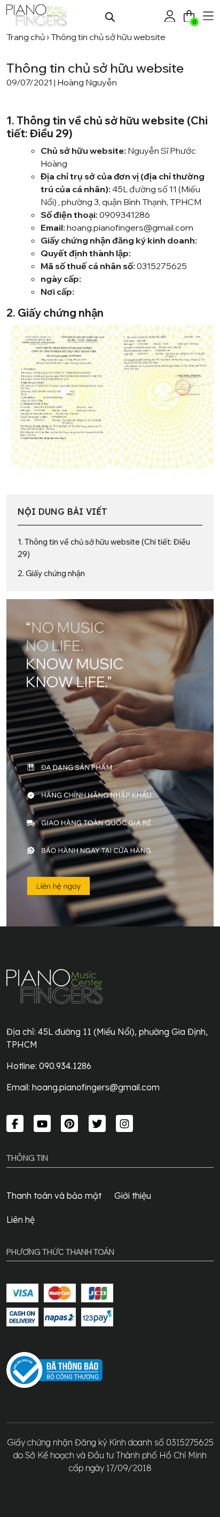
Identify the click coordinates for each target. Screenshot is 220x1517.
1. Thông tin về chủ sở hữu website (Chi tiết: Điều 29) (104, 548)
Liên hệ (20, 1219)
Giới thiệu (132, 1195)
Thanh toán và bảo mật (53, 1195)
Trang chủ (25, 37)
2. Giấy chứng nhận (51, 573)
